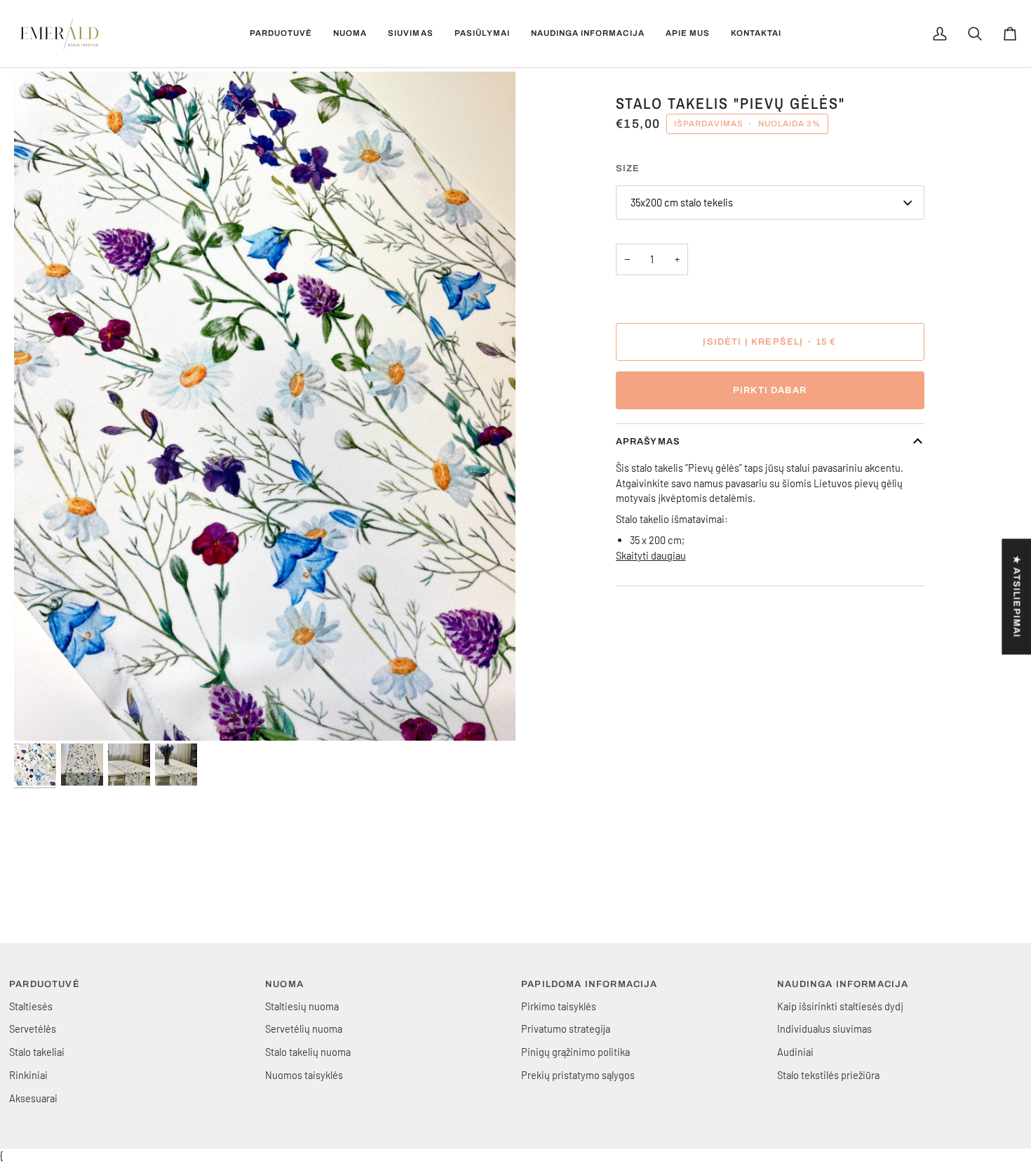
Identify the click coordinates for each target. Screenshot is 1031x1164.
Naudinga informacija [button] (842, 984)
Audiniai (795, 1051)
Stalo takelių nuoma (308, 1051)
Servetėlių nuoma (303, 1028)
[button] (281, 33)
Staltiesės (31, 1006)
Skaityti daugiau (651, 555)
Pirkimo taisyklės (558, 1006)
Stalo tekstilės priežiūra (828, 1075)
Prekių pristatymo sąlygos (578, 1075)
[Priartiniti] (265, 406)
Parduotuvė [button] (44, 984)
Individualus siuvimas (824, 1028)
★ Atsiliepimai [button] (1016, 596)
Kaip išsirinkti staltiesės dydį (840, 1006)
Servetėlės (32, 1028)
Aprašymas (648, 442)
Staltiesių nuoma (302, 1006)
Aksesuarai (33, 1098)
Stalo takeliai (37, 1051)
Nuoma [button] (284, 984)
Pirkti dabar (770, 390)
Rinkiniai (28, 1075)
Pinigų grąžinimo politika (575, 1051)
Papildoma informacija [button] (589, 984)
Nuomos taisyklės (304, 1075)
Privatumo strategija (565, 1028)
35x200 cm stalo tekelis (682, 202)
